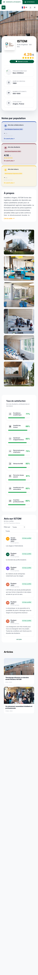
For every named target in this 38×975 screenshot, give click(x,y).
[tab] (12, 2)
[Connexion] (30, 7)
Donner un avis (23, 61)
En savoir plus (8, 138)
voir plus (19, 639)
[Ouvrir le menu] (34, 7)
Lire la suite (8, 218)
